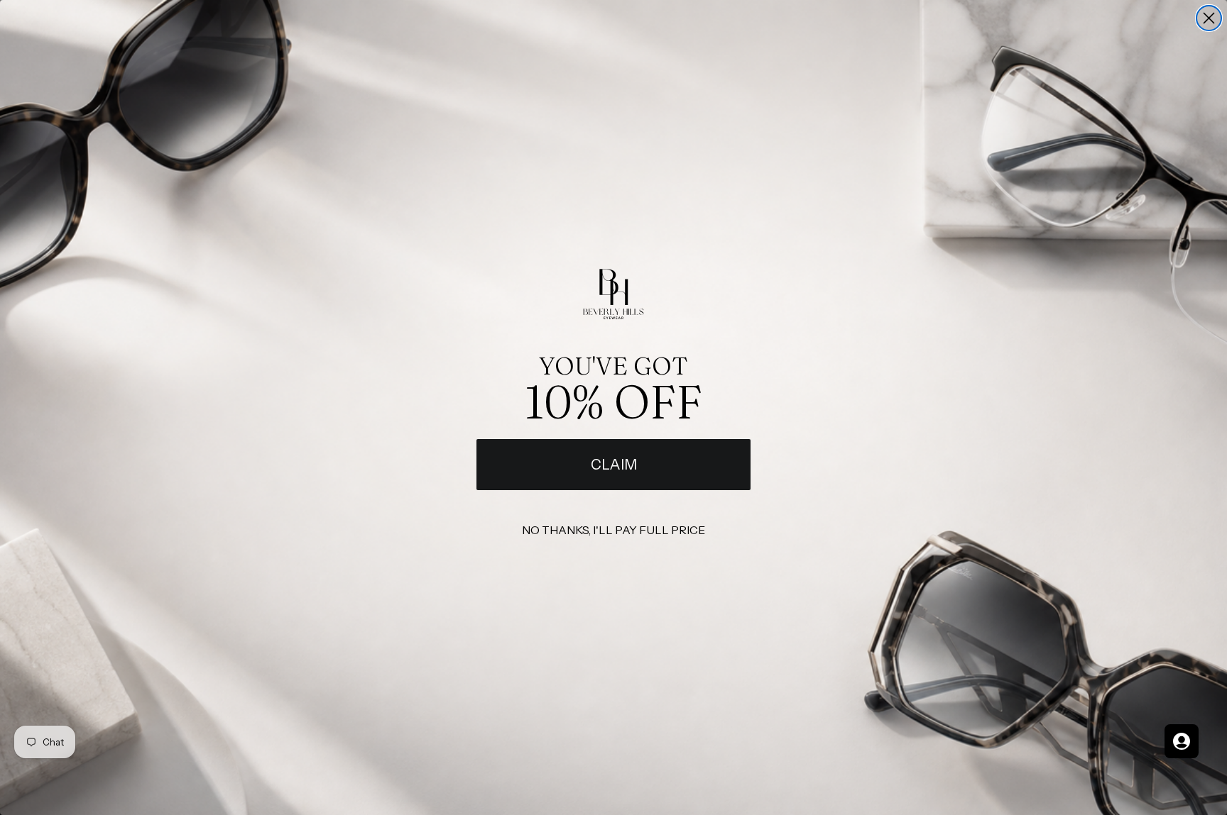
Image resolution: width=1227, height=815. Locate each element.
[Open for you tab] (1182, 741)
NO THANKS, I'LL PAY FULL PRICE (613, 530)
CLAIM (614, 464)
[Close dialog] (1208, 18)
